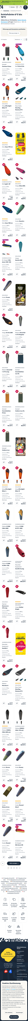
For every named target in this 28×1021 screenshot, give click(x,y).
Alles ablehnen (8, 1012)
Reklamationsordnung (22, 974)
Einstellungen (19, 1012)
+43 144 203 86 (8, 954)
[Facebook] (10, 971)
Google (13, 989)
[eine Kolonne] (24, 39)
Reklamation (19, 963)
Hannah (24, 20)
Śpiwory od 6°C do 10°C (21, 886)
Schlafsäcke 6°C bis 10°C (15, 891)
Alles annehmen (14, 1016)
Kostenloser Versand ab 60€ (5, 919)
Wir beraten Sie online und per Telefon (14, 905)
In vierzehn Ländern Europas (14, 919)
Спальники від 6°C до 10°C (15, 883)
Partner (7, 989)
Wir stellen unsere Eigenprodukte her (23, 906)
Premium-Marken (9, 931)
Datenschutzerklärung (22, 976)
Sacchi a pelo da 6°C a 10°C (11, 888)
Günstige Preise (23, 918)
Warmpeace (4, 22)
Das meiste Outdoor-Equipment (18, 932)
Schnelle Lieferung (5, 904)
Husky (19, 20)
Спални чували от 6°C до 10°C (9, 884)
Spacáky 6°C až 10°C (9, 878)
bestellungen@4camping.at (8, 956)
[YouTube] (6, 971)
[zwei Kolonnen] (26, 39)
